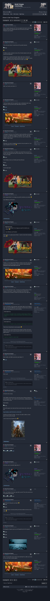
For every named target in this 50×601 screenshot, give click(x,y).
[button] (33, 22)
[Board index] (9, 5)
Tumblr (12, 126)
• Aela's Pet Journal (6, 112)
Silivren (35, 48)
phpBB (21, 589)
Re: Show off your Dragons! (8, 41)
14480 (37, 374)
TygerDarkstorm (37, 303)
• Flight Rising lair (6, 218)
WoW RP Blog (22, 126)
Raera (35, 293)
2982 (37, 35)
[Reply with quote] (31, 25)
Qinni (35, 31)
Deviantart (17, 126)
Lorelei (35, 532)
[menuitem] (10, 12)
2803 (37, 110)
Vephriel (35, 200)
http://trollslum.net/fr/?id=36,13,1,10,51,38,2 (12, 412)
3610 (37, 141)
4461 (37, 232)
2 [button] (36, 22)
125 (37, 296)
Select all (8, 311)
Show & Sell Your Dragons (11, 17)
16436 (37, 204)
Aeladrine (36, 106)
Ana (35, 397)
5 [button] (41, 22)
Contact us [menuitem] (29, 586)
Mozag (35, 137)
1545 (37, 536)
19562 (37, 400)
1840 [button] (44, 22)
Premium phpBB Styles (28, 590)
